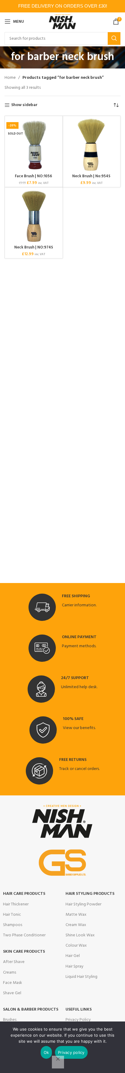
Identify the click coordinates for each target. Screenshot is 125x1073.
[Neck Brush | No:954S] (91, 145)
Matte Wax (76, 914)
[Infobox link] (62, 607)
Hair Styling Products (90, 893)
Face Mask (12, 982)
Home (10, 78)
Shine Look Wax (80, 935)
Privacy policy (71, 1052)
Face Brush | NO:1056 (33, 176)
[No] (58, 1062)
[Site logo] (62, 21)
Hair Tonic (12, 914)
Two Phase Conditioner (24, 935)
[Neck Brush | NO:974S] (33, 216)
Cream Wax (76, 924)
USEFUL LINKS (79, 1009)
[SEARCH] (114, 38)
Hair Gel (73, 955)
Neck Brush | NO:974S (33, 248)
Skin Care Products (24, 951)
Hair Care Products (24, 893)
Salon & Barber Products (30, 1009)
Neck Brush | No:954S (91, 176)
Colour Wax (76, 945)
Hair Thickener (16, 904)
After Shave (14, 961)
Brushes (9, 1019)
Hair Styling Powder (83, 904)
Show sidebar (24, 105)
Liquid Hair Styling (81, 976)
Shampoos (12, 924)
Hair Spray (74, 966)
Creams (9, 972)
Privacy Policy (78, 1019)
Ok (46, 1052)
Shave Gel (12, 993)
